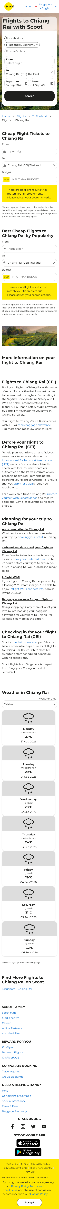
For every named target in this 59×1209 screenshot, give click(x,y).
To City (24, 1164)
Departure (12, 81)
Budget (6, 172)
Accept (29, 1202)
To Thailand (39, 116)
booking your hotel (30, 537)
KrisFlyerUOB (10, 1057)
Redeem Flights (12, 1052)
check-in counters (24, 642)
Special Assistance (14, 1101)
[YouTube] (44, 1126)
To (7, 70)
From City (29, 1171)
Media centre (10, 1017)
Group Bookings (12, 1076)
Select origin (14, 63)
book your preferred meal (29, 559)
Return (36, 81)
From (9, 59)
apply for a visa (23, 483)
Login (27, 6)
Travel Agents (11, 1071)
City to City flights (40, 1164)
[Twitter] (33, 1126)
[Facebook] (12, 1126)
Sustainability (11, 1033)
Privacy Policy (20, 1186)
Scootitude (9, 1012)
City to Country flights (15, 1168)
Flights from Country (41, 1168)
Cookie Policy (39, 1194)
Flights (21, 116)
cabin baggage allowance (34, 425)
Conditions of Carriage (16, 1095)
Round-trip (13, 38)
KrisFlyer (7, 1047)
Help (5, 1090)
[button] (22, 44)
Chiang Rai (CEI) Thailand (22, 74)
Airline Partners (12, 1028)
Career (6, 1023)
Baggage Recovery (14, 1111)
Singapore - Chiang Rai (17, 988)
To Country (12, 1164)
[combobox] (32, 151)
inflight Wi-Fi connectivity (27, 588)
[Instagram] (23, 1126)
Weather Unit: (47, 698)
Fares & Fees (10, 1106)
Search (29, 96)
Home (6, 116)
